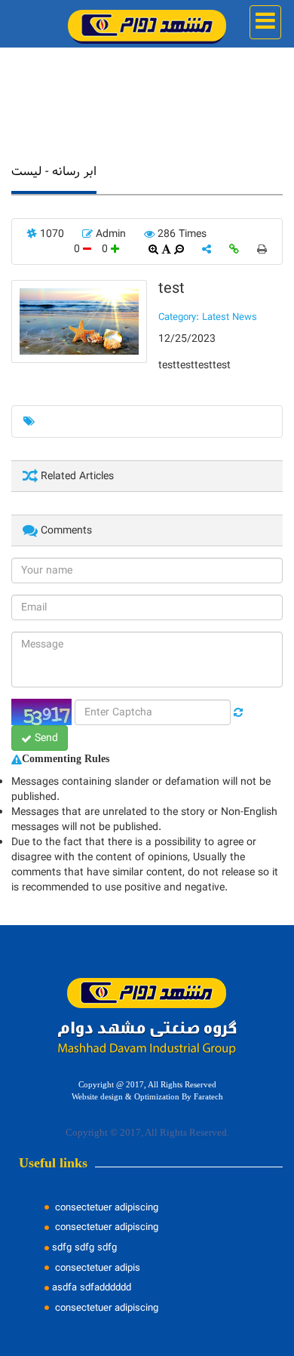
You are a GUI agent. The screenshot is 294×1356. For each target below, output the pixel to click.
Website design (97, 1097)
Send (45, 738)
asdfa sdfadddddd (91, 1287)
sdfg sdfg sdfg (84, 1247)
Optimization (156, 1097)
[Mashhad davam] (146, 23)
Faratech (208, 1097)
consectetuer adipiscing (105, 1207)
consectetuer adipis (96, 1267)
